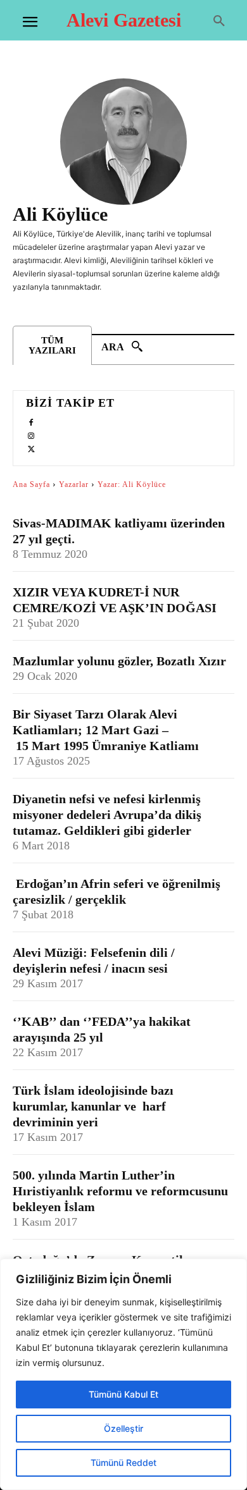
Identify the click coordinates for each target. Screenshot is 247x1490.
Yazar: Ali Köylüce (132, 484)
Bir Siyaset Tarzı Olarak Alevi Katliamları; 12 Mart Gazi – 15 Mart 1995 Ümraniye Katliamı (107, 730)
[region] (123, 1374)
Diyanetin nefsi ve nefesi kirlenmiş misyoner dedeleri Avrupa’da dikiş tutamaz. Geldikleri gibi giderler (107, 814)
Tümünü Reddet (123, 1462)
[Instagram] (31, 434)
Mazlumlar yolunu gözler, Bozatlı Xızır (119, 661)
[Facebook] (31, 421)
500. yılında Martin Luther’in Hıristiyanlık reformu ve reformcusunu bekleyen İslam (120, 1191)
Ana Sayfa (31, 484)
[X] (31, 447)
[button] (219, 21)
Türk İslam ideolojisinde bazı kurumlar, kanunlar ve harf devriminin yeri (93, 1106)
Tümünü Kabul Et (123, 1394)
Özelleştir (123, 1428)
